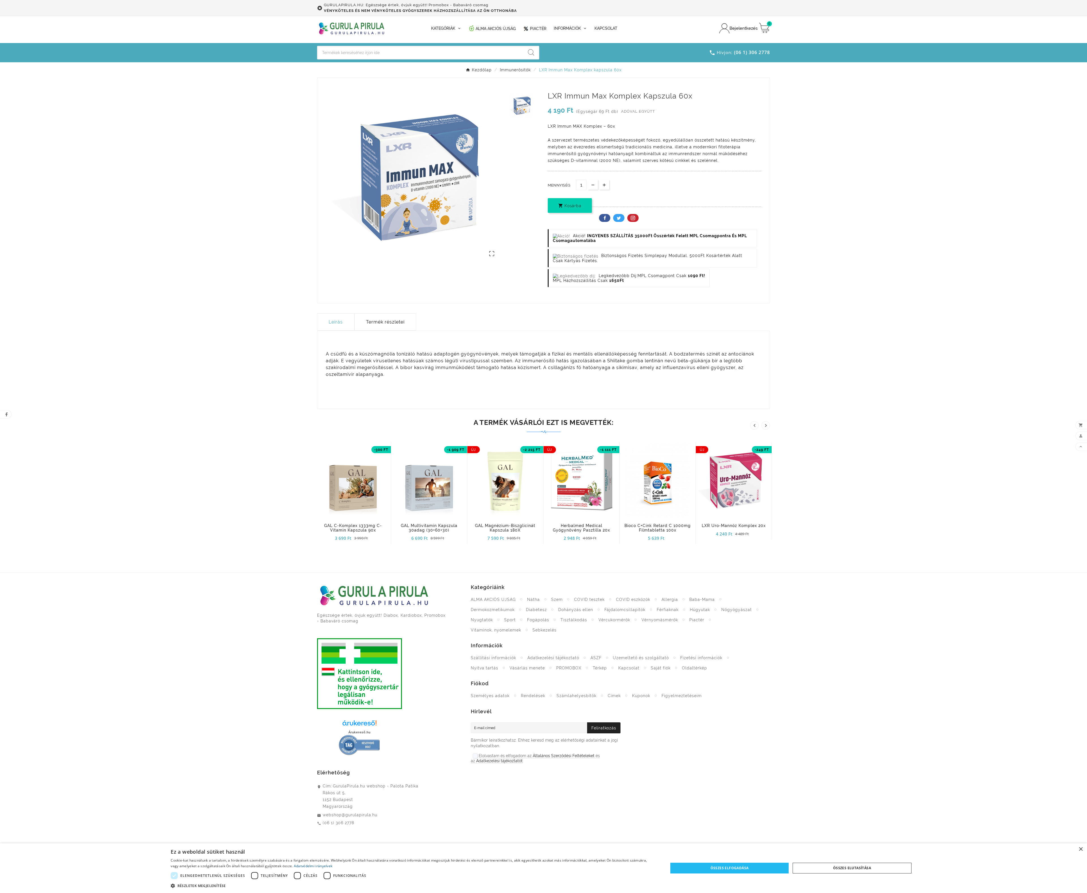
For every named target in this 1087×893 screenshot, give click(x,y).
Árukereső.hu (359, 732)
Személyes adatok (490, 695)
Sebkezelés (544, 630)
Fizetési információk (701, 658)
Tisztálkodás (573, 620)
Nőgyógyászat (736, 609)
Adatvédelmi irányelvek (313, 866)
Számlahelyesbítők (576, 695)
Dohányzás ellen (575, 609)
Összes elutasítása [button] (852, 868)
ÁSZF (596, 658)
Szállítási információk (493, 658)
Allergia (670, 599)
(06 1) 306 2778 (338, 823)
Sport (510, 620)
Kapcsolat (628, 668)
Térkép (600, 668)
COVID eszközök (633, 599)
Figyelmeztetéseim (682, 695)
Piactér (696, 620)
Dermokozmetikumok (493, 609)
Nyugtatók (482, 620)
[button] (412, 885)
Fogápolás (538, 620)
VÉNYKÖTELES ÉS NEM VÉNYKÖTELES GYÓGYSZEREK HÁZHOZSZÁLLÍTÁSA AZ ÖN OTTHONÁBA (420, 10)
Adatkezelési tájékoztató (553, 658)
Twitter (618, 218)
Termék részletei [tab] (385, 322)
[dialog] (543, 868)
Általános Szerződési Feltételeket (563, 755)
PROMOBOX (568, 668)
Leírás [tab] (336, 322)
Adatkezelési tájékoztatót (499, 761)
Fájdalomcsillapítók (624, 609)
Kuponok (641, 695)
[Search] (531, 52)
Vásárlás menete (527, 668)
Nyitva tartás (484, 668)
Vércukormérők (614, 620)
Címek (614, 695)
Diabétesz (536, 609)
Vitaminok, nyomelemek (496, 630)
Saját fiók (661, 668)
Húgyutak (700, 609)
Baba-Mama (702, 599)
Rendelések (533, 695)
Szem (557, 599)
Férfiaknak (668, 609)
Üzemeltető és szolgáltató (641, 658)
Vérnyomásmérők (659, 620)
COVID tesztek (589, 599)
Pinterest (633, 218)
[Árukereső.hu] (359, 724)
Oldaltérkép (694, 668)
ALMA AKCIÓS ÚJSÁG (493, 599)
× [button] (1081, 849)
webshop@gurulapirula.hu (350, 815)
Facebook (604, 218)
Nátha (533, 599)
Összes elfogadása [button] (730, 868)
